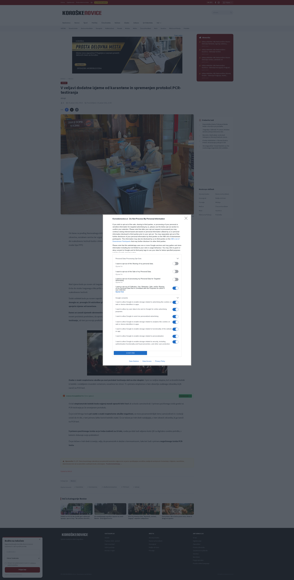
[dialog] (147, 290)
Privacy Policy (160, 361)
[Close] (187, 219)
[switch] (175, 263)
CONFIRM (130, 353)
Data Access (147, 361)
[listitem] (147, 258)
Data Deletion (134, 361)
